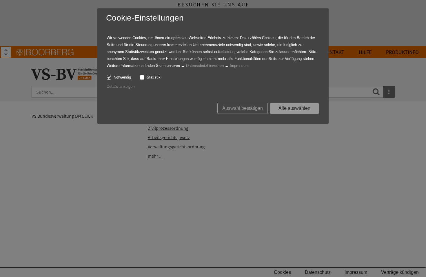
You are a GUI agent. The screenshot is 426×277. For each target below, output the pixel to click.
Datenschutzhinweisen (205, 65)
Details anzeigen (120, 86)
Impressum (239, 65)
